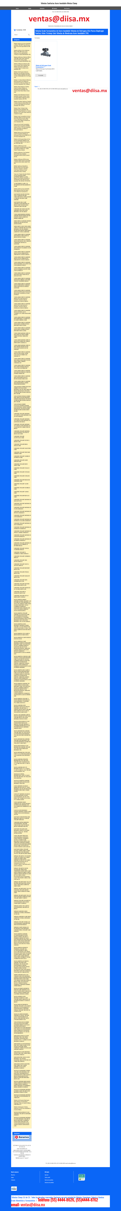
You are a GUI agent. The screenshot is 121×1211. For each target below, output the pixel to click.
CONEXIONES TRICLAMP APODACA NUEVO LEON (21, 572)
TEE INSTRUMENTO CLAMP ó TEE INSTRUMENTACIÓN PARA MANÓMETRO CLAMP (22, 185)
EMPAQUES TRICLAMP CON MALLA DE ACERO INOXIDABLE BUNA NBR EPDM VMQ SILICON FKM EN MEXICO (22, 923)
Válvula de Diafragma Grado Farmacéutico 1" (43, 66)
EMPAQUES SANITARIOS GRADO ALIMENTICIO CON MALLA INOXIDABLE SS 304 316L (22, 912)
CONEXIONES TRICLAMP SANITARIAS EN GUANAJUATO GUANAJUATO (22, 527)
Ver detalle (40, 75)
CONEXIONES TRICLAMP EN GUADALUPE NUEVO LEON (20, 592)
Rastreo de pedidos (49, 1180)
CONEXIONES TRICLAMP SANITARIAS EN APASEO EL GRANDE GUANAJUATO (22, 531)
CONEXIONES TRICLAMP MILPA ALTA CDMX (21, 496)
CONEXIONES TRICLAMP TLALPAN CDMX (21, 484)
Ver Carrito (67, 8)
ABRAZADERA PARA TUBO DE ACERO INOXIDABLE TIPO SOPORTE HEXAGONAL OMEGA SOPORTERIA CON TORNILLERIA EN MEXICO (22, 1059)
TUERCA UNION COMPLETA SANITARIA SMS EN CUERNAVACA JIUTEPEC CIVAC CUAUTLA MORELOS (22, 269)
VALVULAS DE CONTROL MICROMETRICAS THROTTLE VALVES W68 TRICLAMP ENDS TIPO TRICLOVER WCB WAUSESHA (22, 776)
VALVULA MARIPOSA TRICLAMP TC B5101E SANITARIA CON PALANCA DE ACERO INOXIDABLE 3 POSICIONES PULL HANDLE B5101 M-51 (22, 701)
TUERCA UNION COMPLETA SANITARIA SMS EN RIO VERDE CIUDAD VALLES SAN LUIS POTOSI (22, 274)
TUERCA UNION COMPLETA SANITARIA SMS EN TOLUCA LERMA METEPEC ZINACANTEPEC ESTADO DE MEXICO (22, 253)
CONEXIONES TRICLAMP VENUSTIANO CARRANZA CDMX (22, 452)
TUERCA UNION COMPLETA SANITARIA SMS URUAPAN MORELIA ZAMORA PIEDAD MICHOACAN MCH (22, 382)
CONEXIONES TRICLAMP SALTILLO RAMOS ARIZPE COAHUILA (21, 596)
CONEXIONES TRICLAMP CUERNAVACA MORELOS (22, 556)
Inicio (17, 8)
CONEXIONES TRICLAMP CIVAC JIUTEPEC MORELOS (20, 560)
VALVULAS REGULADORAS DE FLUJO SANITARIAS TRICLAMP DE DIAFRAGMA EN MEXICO (22, 1113)
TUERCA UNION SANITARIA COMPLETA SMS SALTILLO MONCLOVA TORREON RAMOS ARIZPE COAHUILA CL (22, 341)
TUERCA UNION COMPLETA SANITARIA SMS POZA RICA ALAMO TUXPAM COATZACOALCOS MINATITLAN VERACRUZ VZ (22, 354)
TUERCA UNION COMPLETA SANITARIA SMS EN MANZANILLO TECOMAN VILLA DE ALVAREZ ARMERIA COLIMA (22, 318)
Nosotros (13, 1175)
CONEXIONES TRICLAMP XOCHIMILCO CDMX (22, 488)
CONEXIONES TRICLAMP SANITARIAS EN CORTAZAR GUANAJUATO (22, 535)
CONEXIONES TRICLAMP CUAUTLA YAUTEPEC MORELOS (21, 564)
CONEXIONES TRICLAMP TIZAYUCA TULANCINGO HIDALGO (21, 548)
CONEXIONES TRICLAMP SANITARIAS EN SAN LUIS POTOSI (22, 500)
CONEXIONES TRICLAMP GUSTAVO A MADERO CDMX (21, 440)
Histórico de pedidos (49, 1182)
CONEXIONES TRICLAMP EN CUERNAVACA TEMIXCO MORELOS (21, 552)
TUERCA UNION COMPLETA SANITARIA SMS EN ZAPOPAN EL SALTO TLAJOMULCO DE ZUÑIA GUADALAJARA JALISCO (22, 312)
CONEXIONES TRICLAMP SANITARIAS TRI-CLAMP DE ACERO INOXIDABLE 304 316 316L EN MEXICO (22, 415)
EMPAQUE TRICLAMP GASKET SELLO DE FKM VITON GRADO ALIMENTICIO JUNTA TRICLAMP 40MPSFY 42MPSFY (22, 896)
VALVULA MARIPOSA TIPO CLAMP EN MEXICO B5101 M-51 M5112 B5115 (21, 634)
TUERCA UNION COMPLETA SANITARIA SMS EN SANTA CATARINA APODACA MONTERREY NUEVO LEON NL (22, 324)
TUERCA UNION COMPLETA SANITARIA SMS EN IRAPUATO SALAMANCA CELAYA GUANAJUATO (22, 247)
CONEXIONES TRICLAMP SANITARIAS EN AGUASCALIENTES (22, 504)
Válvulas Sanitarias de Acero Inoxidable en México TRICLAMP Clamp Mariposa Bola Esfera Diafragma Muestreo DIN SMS (22, 45)
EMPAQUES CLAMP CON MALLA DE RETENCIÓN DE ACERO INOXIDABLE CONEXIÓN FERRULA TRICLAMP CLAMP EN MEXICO (22, 929)
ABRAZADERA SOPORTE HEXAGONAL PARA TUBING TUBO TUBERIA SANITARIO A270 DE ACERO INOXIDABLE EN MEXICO (22, 1066)
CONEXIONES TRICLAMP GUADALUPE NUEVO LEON (22, 576)
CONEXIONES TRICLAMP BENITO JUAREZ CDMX (21, 464)
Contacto (42, 8)
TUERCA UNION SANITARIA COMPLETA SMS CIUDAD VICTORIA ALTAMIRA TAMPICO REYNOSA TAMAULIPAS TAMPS (22, 335)
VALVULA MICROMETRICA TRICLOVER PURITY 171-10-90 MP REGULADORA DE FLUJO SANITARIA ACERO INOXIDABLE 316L (22, 754)
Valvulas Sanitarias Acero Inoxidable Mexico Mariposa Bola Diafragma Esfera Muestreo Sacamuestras (21, 190)
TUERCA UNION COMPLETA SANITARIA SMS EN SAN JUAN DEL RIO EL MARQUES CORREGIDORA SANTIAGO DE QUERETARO (22, 242)
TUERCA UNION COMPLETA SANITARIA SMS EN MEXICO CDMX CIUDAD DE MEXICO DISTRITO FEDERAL (22, 235)
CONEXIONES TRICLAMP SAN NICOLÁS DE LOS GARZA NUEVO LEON (22, 588)
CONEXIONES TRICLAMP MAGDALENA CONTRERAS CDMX (22, 480)
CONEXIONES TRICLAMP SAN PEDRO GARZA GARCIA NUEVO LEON (21, 584)
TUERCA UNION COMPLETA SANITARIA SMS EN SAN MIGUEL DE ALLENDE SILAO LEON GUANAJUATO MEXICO (22, 263)
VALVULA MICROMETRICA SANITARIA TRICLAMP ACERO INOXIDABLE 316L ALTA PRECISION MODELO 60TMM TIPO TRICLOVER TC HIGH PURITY (22, 741)
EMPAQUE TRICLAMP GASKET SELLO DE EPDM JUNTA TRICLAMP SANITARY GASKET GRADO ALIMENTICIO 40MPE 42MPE (22, 890)
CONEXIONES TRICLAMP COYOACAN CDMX (21, 472)
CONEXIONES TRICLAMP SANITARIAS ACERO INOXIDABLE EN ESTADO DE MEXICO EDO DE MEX (21, 432)
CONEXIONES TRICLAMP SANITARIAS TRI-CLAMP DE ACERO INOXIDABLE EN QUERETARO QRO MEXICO (22, 420)
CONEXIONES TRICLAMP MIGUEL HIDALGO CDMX (21, 444)
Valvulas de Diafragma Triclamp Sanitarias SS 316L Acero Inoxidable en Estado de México (22, 1108)
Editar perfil (47, 1177)
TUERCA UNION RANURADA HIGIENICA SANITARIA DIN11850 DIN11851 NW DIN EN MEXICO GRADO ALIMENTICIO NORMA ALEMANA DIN (22, 216)
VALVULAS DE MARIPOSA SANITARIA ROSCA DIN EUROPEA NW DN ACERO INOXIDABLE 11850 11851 (21, 782)
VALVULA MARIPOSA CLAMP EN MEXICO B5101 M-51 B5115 (22, 638)
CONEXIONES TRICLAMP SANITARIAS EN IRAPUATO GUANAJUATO (22, 512)
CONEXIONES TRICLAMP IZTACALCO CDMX (21, 468)
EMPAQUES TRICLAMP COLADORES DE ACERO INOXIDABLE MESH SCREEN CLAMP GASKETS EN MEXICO (22, 902)
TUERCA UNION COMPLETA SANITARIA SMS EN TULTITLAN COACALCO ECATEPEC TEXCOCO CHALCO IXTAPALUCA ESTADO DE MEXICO (22, 299)
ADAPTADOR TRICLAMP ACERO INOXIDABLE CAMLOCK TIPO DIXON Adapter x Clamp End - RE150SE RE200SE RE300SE (21, 831)
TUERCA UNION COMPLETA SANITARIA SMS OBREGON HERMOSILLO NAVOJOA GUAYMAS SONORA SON (22, 372)
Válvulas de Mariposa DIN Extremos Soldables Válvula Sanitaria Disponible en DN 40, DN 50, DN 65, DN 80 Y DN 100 (22, 161)
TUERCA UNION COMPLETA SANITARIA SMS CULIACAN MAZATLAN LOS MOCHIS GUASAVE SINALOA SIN (22, 377)
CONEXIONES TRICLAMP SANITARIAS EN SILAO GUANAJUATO (22, 523)
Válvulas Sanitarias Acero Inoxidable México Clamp (59, 3)
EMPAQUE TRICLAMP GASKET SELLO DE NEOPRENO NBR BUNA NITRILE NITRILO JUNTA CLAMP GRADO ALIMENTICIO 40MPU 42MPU (22, 884)
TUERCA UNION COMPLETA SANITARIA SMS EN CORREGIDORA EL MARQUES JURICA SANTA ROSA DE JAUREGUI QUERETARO (22, 286)
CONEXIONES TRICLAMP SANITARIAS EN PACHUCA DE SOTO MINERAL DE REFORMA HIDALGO (22, 544)
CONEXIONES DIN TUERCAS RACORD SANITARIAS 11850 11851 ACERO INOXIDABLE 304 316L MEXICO (22, 210)
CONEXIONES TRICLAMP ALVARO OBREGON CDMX (21, 460)
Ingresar (46, 1175)
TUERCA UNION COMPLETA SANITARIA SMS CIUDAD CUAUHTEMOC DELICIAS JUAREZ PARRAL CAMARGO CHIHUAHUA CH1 (22, 361)
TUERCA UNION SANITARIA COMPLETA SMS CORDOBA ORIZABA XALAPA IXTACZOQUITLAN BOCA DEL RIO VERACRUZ (22, 347)
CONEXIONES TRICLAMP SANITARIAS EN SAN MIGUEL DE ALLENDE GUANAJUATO (22, 519)
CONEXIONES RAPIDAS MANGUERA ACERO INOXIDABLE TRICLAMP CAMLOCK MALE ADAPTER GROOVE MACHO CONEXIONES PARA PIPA (21, 824)
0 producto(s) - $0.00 (21, 30)
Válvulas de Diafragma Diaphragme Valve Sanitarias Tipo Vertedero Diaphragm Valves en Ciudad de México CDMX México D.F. (22, 1102)
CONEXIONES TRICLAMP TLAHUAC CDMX (21, 492)
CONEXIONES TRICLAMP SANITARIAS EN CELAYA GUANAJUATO (22, 508)
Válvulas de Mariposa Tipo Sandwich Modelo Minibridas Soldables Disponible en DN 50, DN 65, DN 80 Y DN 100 (22, 154)
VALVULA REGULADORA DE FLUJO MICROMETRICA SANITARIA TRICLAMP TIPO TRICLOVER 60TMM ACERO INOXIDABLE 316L (22, 748)
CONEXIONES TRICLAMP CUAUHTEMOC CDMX (22, 448)
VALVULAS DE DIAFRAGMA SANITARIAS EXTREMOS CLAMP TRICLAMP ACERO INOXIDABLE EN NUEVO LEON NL (22, 1091)
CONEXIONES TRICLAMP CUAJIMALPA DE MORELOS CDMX (22, 456)
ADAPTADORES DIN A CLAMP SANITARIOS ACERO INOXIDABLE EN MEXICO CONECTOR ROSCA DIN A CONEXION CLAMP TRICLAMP (21, 204)
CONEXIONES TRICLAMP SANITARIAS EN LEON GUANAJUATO (22, 516)
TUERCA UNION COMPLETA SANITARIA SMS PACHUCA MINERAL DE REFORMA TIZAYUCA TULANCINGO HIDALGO (22, 279)
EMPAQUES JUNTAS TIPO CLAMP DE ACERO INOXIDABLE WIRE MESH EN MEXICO (21, 907)
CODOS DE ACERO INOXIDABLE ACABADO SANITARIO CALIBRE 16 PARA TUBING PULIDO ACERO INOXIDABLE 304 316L (22, 812)
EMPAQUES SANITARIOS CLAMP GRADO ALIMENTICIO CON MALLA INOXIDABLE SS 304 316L (22, 918)
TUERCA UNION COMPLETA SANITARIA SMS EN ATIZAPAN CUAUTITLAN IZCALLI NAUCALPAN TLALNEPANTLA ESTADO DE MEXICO (22, 292)
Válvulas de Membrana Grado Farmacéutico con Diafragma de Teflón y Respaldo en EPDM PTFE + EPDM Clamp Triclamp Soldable (22, 148)
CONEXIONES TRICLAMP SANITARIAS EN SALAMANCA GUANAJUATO (22, 539)
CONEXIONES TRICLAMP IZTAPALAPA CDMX (22, 476)
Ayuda (29, 8)
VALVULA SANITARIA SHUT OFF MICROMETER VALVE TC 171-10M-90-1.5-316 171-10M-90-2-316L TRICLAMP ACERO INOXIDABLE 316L (22, 769)
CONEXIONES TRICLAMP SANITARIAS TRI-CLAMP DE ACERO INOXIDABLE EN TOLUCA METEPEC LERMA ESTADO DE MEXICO (22, 426)
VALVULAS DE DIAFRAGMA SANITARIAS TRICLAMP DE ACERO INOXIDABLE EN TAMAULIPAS (22, 1096)
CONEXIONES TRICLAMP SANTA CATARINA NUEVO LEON (20, 580)
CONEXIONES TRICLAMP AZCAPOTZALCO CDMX (19, 437)
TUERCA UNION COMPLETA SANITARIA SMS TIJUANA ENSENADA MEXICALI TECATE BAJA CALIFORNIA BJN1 (22, 366)
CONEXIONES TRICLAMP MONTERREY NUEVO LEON (22, 568)
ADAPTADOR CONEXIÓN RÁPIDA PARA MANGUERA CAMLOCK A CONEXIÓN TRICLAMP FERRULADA (22, 818)
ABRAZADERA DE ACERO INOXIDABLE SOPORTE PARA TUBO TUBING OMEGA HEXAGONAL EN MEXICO (22, 1053)
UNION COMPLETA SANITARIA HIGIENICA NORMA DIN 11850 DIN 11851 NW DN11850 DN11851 (22, 222)
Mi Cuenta (54, 8)
